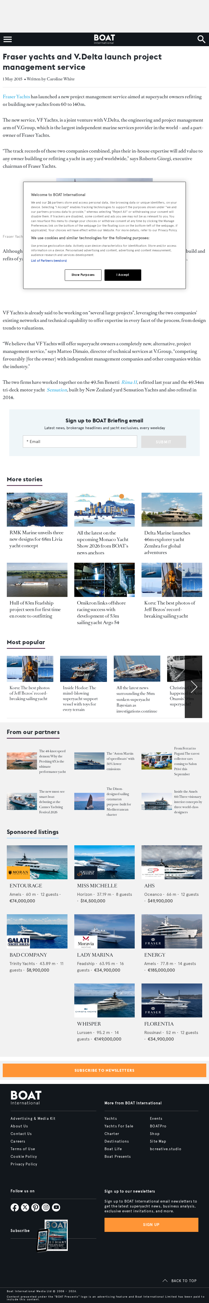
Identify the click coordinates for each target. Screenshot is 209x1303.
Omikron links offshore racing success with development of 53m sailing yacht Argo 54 (101, 613)
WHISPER (89, 1024)
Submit (163, 442)
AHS (149, 886)
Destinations (116, 1141)
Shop (154, 1134)
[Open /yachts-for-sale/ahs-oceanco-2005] (172, 862)
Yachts (110, 1119)
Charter (111, 1134)
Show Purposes (83, 275)
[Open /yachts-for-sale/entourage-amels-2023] (37, 862)
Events (156, 1119)
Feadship (86, 963)
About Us (19, 1126)
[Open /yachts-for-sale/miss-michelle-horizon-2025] (104, 862)
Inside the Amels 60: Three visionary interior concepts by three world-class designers (188, 801)
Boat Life (113, 1149)
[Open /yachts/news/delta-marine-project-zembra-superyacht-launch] (172, 510)
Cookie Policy (24, 1157)
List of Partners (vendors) (49, 261)
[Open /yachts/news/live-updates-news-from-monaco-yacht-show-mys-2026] (104, 510)
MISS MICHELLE (97, 886)
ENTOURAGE (26, 886)
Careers (18, 1141)
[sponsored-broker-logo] (18, 877)
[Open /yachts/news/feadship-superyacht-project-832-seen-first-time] (37, 580)
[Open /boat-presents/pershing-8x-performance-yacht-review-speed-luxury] (22, 761)
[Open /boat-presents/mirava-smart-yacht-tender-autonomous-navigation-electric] (22, 801)
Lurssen (84, 1032)
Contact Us (21, 1134)
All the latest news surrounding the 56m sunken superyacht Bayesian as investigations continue (136, 699)
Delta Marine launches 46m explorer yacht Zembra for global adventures (167, 543)
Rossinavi (152, 1032)
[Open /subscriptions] (47, 1237)
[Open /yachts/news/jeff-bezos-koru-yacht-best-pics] (172, 580)
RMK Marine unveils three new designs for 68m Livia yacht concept (36, 539)
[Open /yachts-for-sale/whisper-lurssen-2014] (104, 1000)
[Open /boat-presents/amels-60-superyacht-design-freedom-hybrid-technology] (157, 801)
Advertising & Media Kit (33, 1119)
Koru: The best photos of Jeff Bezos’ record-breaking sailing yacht (169, 609)
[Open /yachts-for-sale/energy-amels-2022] (172, 931)
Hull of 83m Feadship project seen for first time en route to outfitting (35, 609)
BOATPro (158, 1126)
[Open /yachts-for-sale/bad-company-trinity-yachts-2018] (37, 931)
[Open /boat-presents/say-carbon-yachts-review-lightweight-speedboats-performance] (89, 761)
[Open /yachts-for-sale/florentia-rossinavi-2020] (172, 1000)
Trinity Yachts (22, 963)
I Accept (122, 275)
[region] (104, 235)
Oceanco (153, 894)
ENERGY (154, 955)
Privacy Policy (24, 1164)
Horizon (84, 894)
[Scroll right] (193, 687)
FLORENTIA (159, 1024)
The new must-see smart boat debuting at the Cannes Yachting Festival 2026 (52, 801)
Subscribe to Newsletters (105, 1070)
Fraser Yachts (16, 96)
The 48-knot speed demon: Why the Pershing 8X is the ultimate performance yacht (52, 761)
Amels (15, 894)
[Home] (104, 39)
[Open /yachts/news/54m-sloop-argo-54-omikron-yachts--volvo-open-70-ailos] (104, 580)
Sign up (151, 1224)
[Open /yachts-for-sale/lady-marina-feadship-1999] (104, 931)
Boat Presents (117, 1157)
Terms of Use (23, 1149)
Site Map (158, 1141)
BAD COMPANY (28, 955)
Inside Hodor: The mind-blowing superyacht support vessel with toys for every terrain (80, 698)
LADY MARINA (95, 955)
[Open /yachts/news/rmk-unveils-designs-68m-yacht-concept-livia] (37, 510)
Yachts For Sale (118, 1126)
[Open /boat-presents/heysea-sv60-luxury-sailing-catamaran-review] (89, 801)
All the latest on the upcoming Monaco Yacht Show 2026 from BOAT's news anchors (102, 543)
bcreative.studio (166, 1149)
